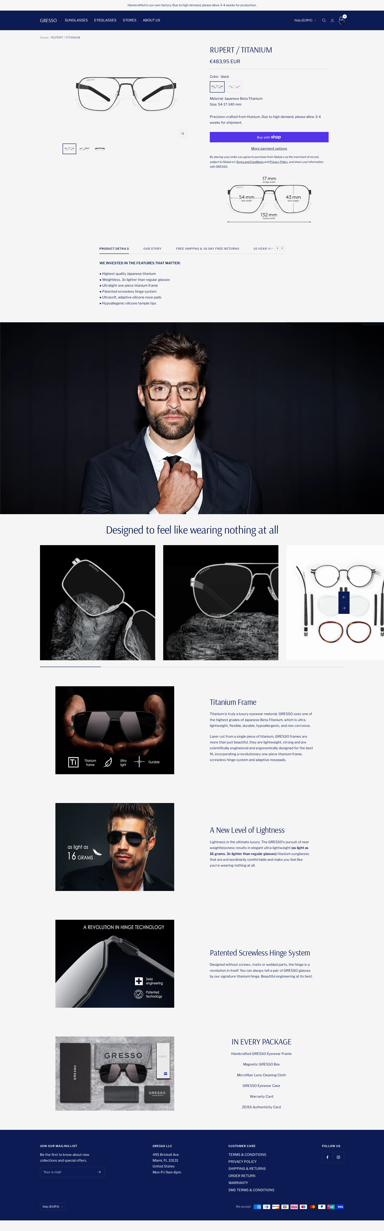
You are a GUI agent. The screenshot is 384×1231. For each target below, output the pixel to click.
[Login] (332, 20)
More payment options (269, 149)
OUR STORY (152, 248)
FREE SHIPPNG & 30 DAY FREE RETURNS (207, 248)
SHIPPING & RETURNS (247, 1169)
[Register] (99, 1172)
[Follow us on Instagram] (338, 1157)
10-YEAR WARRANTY (270, 248)
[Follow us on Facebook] (327, 1157)
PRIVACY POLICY (242, 1162)
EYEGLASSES (105, 20)
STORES (129, 20)
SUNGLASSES (76, 20)
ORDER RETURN (241, 1176)
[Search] (324, 20)
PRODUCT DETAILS (114, 248)
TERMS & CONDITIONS (247, 1155)
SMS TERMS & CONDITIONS (251, 1190)
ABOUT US (151, 20)
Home (44, 37)
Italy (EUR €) (303, 20)
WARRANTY (238, 1183)
